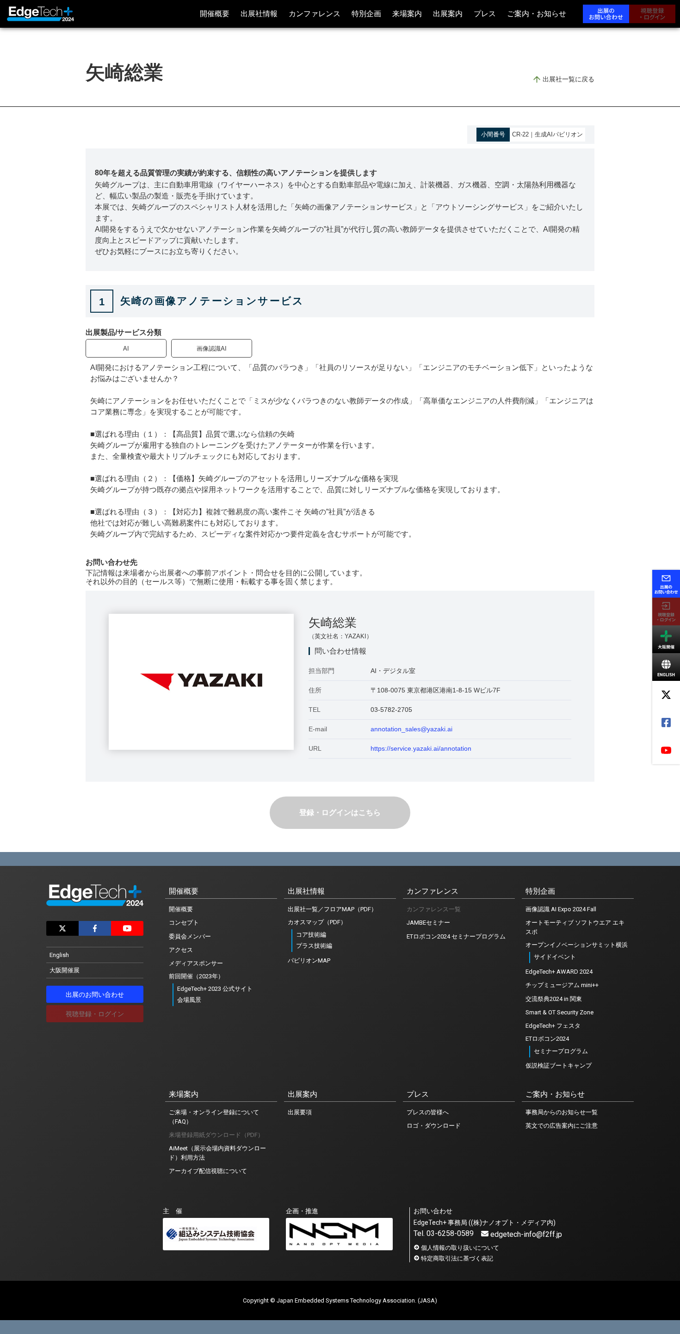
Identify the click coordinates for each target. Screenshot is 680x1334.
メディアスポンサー (196, 963)
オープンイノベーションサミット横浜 (576, 944)
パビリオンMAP (309, 960)
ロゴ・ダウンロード (434, 1125)
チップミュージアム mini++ (562, 985)
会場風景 (189, 999)
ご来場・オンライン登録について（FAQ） (214, 1117)
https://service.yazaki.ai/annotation (421, 748)
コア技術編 (311, 934)
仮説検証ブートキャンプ (558, 1065)
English (59, 954)
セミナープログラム (561, 1051)
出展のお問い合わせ (95, 994)
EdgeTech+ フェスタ (553, 1025)
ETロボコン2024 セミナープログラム (456, 936)
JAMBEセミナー (428, 922)
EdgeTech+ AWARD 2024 (559, 971)
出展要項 (300, 1112)
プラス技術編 (314, 945)
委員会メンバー (190, 936)
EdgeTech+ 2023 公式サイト (215, 988)
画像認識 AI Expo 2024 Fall (560, 909)
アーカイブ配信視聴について (208, 1170)
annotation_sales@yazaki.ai (411, 729)
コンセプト (184, 922)
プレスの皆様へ (428, 1112)
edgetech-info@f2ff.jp (526, 1234)
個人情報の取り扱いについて (460, 1247)
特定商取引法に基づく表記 (457, 1258)
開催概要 (181, 909)
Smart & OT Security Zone (559, 1012)
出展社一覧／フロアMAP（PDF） (332, 909)
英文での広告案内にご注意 (561, 1125)
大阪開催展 (64, 970)
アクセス (181, 949)
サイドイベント (555, 956)
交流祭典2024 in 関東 (553, 998)
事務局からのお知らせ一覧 (561, 1112)
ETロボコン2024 (547, 1038)
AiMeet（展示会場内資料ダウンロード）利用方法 (217, 1153)
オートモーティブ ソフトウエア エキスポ (574, 927)
